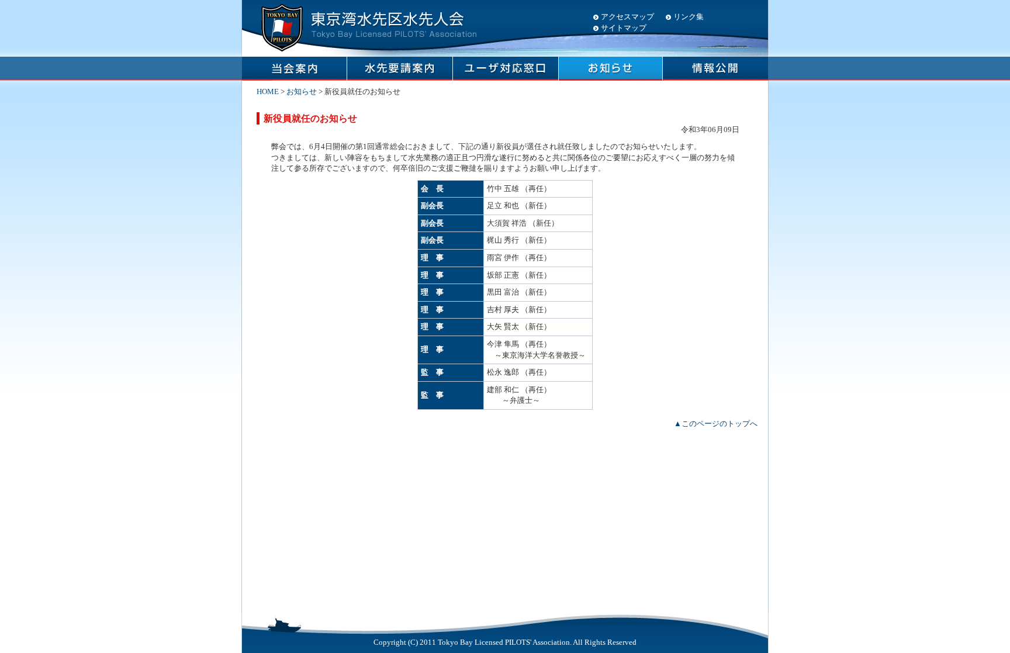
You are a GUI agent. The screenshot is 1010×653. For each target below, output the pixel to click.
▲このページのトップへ (716, 423)
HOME (268, 91)
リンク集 (688, 16)
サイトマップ (623, 27)
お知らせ (301, 91)
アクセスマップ (627, 16)
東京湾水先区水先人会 (367, 26)
